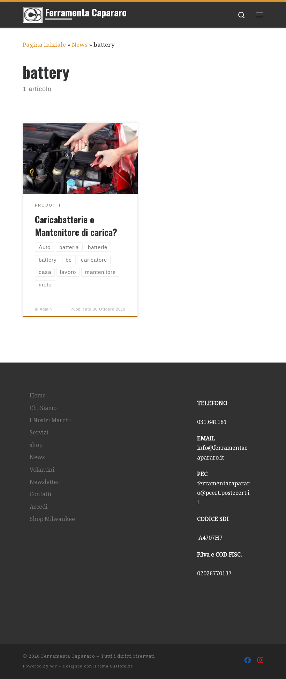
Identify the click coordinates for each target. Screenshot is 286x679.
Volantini (42, 470)
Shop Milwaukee (52, 519)
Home (38, 395)
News (80, 44)
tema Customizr (115, 666)
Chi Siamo (43, 408)
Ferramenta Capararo (68, 656)
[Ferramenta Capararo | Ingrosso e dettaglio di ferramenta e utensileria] (33, 13)
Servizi (39, 432)
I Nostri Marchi (50, 420)
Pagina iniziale (44, 44)
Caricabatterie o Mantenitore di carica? (76, 225)
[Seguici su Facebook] (247, 660)
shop (36, 445)
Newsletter (45, 482)
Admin (46, 309)
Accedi (38, 506)
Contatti (40, 494)
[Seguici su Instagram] (260, 660)
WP (53, 666)
